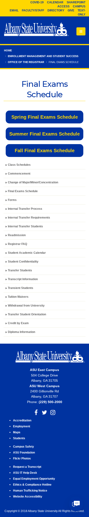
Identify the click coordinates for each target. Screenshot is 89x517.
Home (8, 50)
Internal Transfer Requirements (29, 217)
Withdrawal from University (26, 305)
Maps (16, 432)
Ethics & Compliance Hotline (32, 484)
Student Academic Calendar (27, 252)
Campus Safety (23, 446)
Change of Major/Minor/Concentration (33, 182)
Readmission (17, 235)
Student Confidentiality (23, 261)
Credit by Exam (18, 323)
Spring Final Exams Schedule (44, 117)
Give (71, 10)
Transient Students (20, 287)
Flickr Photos (22, 458)
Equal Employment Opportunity (34, 478)
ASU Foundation (24, 452)
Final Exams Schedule (23, 191)
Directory (55, 10)
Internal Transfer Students (25, 226)
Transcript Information (23, 279)
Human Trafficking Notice (30, 490)
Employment (21, 426)
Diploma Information (21, 331)
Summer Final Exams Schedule (44, 134)
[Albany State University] (36, 30)
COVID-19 (37, 2)
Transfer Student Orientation (27, 314)
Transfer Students (20, 270)
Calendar (55, 2)
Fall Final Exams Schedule (45, 150)
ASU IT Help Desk (25, 472)
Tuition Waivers (18, 296)
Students (19, 438)
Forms (12, 199)
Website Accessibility (28, 496)
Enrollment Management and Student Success (43, 56)
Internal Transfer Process (25, 208)
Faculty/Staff (33, 10)
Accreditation (22, 420)
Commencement (19, 173)
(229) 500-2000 (50, 402)
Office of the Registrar (26, 62)
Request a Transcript (27, 466)
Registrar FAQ (17, 243)
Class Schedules (19, 164)
